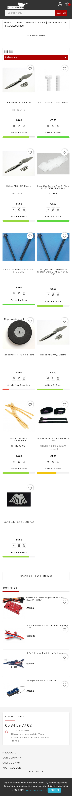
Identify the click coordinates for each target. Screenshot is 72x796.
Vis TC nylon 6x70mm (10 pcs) (53, 102)
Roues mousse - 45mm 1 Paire (19, 355)
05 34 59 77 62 (18, 725)
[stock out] (24, 378)
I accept (54, 790)
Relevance (36, 58)
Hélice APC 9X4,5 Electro (53, 355)
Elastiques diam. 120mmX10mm (18, 439)
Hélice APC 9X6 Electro (19, 102)
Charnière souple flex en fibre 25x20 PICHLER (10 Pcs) (53, 187)
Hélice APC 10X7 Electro (18, 186)
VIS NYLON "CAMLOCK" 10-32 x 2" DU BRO (18, 271)
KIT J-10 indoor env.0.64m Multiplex (44, 653)
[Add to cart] (24, 126)
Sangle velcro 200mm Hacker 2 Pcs (53, 439)
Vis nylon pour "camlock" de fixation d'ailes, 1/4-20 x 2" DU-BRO (53, 272)
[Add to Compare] (19, 126)
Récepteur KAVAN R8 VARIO (41, 681)
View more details (36, 790)
